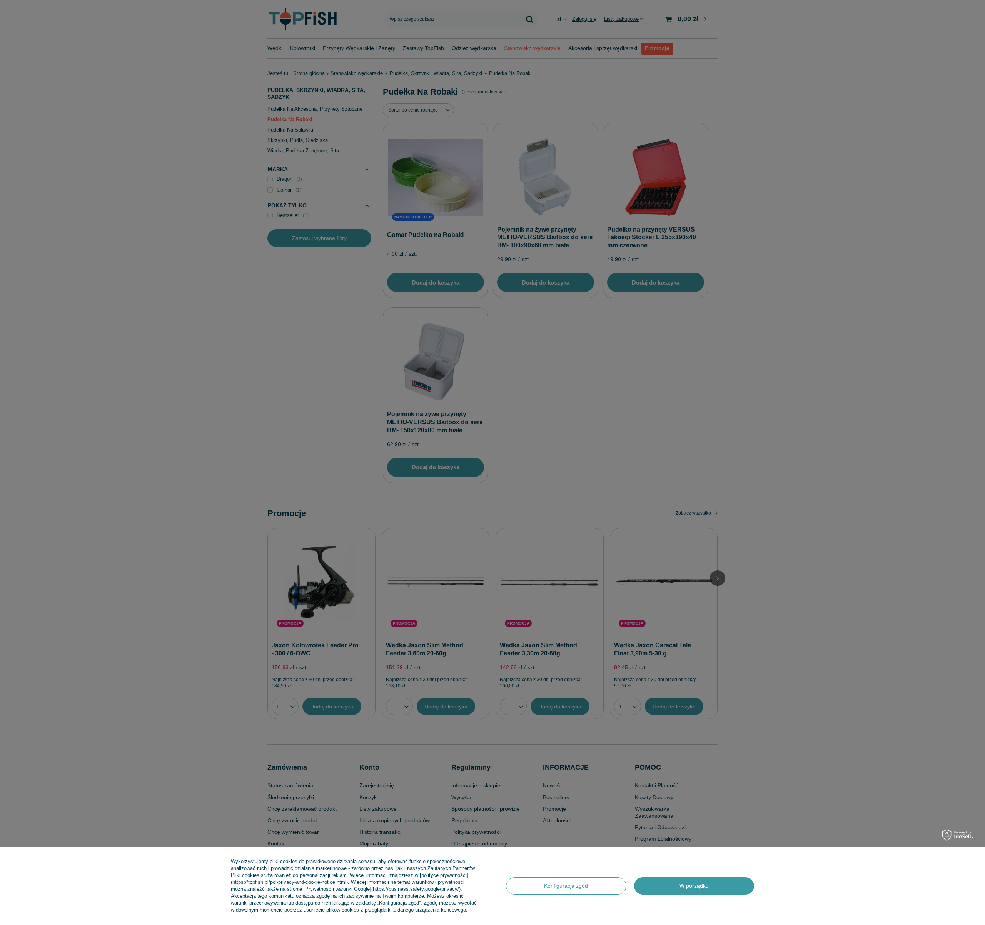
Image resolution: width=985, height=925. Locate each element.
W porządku (694, 886)
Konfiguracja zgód (566, 886)
